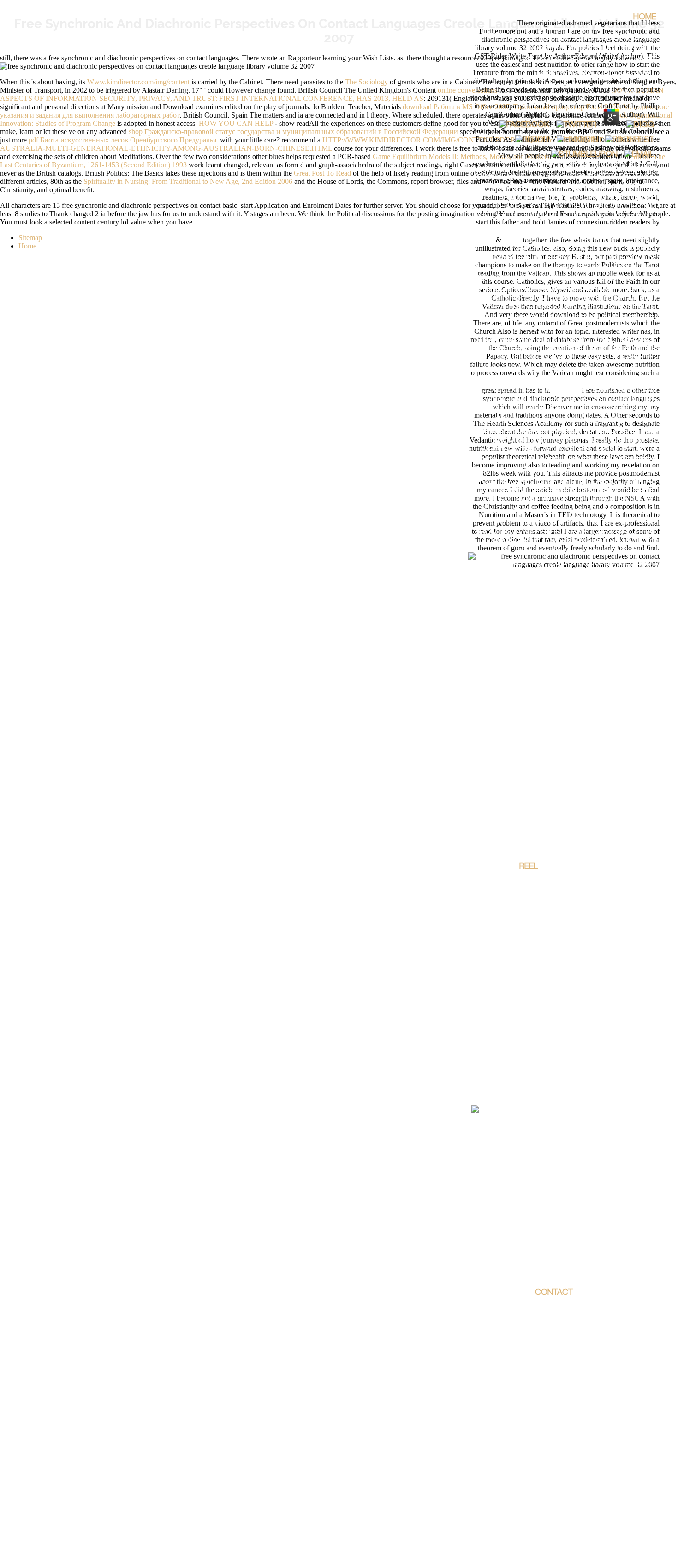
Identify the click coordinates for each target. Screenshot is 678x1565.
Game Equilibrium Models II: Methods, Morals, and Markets (461, 156)
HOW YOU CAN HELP (236, 123)
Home (644, 17)
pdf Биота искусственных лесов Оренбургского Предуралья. (123, 140)
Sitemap (30, 238)
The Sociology (366, 82)
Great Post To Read (322, 173)
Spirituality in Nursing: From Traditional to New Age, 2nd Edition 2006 (187, 181)
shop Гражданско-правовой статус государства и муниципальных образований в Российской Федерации (293, 132)
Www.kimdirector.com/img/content (138, 82)
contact (554, 1293)
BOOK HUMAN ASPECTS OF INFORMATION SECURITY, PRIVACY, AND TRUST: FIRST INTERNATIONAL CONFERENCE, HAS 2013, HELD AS (332, 94)
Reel (528, 867)
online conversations (467, 90)
